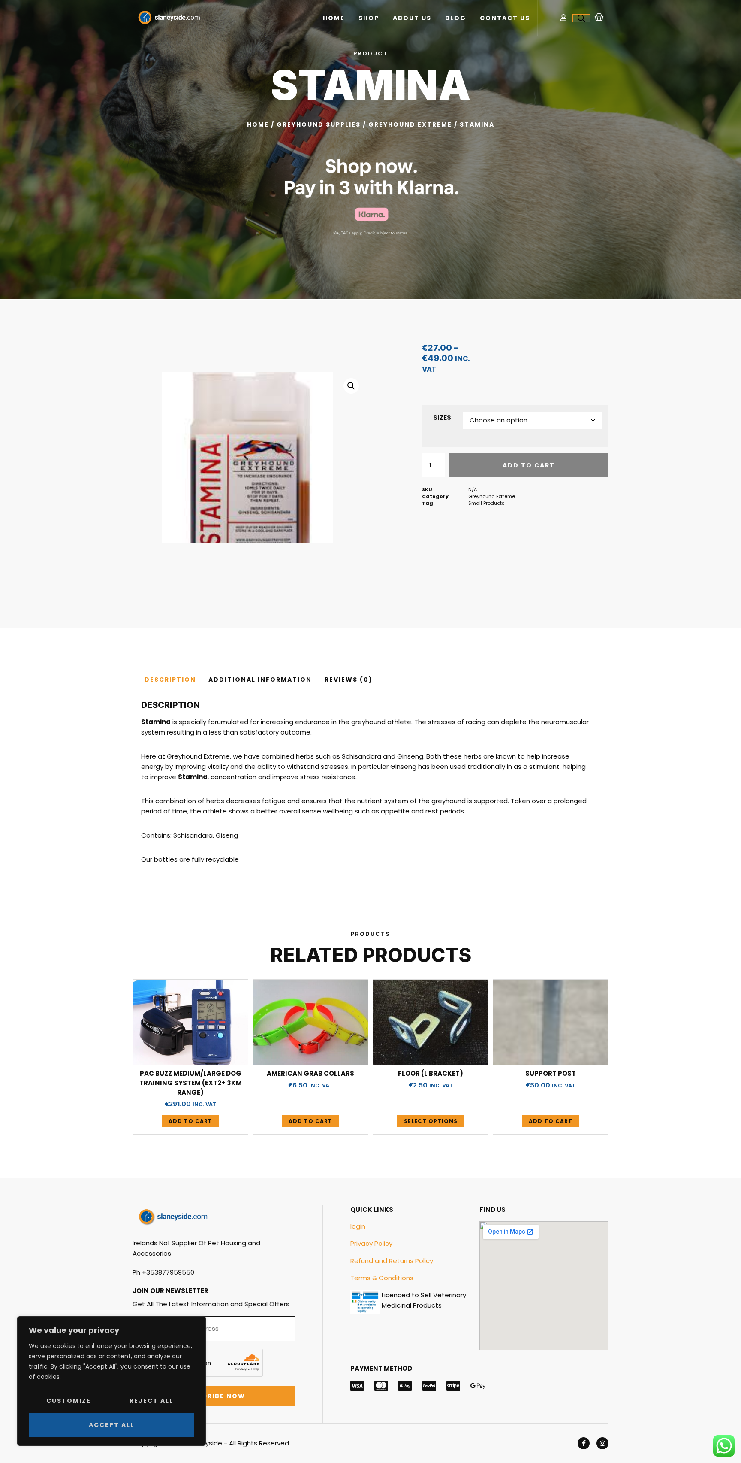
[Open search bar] (581, 18)
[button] (351, 386)
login (357, 1226)
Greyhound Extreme (410, 124)
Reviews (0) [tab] (349, 679)
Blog (455, 18)
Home (334, 18)
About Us (412, 18)
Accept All (111, 1425)
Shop (368, 18)
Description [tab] (170, 679)
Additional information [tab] (260, 679)
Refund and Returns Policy (391, 1260)
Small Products (486, 503)
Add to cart (529, 465)
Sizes (442, 417)
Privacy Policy (371, 1243)
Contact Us (505, 18)
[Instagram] (602, 1443)
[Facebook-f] (584, 1443)
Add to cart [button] (190, 1121)
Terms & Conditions (381, 1277)
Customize (68, 1400)
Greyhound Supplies (319, 124)
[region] (111, 1381)
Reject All (151, 1400)
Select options (431, 1121)
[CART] (599, 17)
